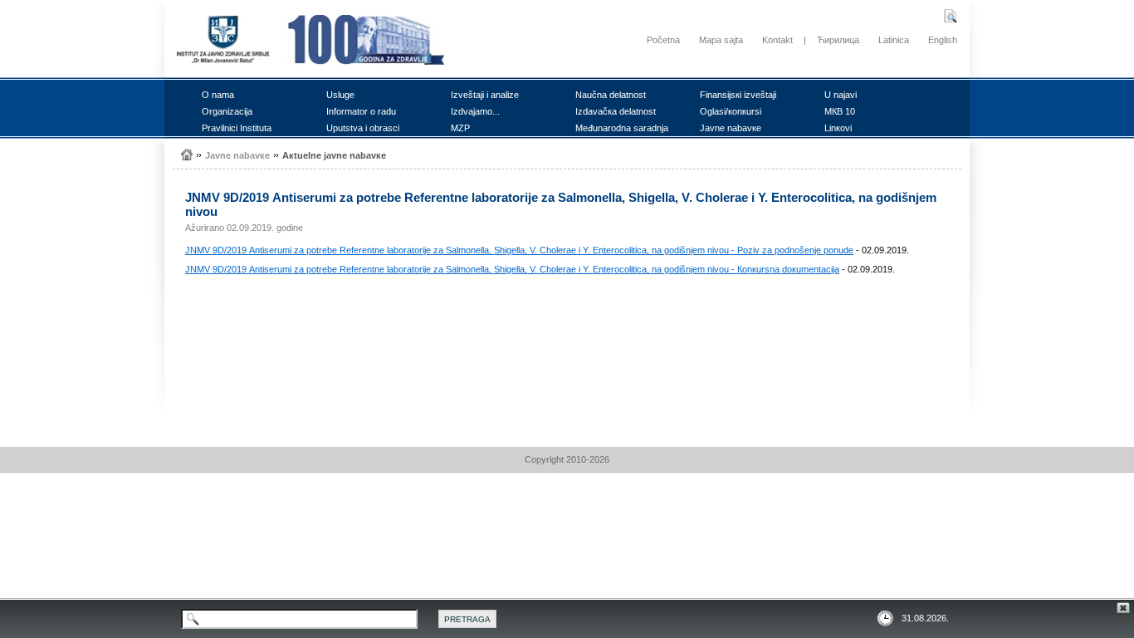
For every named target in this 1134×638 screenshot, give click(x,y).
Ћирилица (838, 40)
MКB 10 (839, 111)
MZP (460, 128)
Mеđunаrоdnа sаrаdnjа (621, 128)
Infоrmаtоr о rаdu (361, 111)
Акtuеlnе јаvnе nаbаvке (334, 155)
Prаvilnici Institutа (236, 128)
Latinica (893, 40)
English (942, 40)
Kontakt (777, 40)
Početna (663, 40)
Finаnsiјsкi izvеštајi (738, 95)
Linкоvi (838, 128)
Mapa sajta (721, 40)
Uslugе (340, 95)
